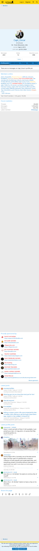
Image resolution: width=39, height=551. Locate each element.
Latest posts (5, 385)
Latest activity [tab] (15, 63)
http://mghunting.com (10, 364)
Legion (13, 87)
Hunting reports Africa (10, 410)
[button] (2, 2)
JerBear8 (28, 83)
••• (37, 434)
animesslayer (7, 455)
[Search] (37, 2)
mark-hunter (25, 80)
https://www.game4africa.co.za (12, 373)
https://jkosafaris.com (10, 351)
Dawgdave (27, 85)
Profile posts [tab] (5, 63)
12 (18, 55)
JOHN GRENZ (14, 82)
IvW (17, 87)
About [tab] (36, 63)
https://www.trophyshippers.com (13, 356)
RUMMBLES (4, 78)
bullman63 (18, 88)
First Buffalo (7, 406)
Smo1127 (9, 83)
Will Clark (8, 82)
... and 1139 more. (5, 93)
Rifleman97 (28, 88)
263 (4, 55)
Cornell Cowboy (5, 88)
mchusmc (30, 77)
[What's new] (33, 2)
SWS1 (33, 87)
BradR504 (3, 83)
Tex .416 (10, 85)
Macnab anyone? (9, 400)
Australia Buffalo (9, 388)
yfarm (2, 77)
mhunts (19, 80)
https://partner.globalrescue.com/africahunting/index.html (20, 377)
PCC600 (3, 82)
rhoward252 (8, 77)
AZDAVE (14, 427)
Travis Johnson (22, 87)
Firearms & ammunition (10, 398)
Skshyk (33, 83)
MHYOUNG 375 (8, 472)
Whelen (31, 80)
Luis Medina (20, 85)
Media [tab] (30, 63)
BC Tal (24, 83)
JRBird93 (12, 88)
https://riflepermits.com (10, 347)
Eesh (21, 90)
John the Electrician (11, 80)
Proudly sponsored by (9, 334)
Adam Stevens (27, 90)
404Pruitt (24, 77)
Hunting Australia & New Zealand (13, 392)
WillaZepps (34, 110)
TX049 (6, 85)
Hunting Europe (8, 404)
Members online (7, 74)
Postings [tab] (23, 63)
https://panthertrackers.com (12, 369)
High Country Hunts (24, 82)
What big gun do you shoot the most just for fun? (19, 394)
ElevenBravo (7, 90)
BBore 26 (29, 87)
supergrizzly (7, 427)
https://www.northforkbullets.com (13, 338)
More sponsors (33, 380)
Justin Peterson (15, 90)
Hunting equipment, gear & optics (13, 419)
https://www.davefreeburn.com (12, 360)
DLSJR (15, 472)
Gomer (15, 85)
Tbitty (22, 88)
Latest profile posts (8, 425)
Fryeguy (9, 87)
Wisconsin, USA (23, 45)
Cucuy (2, 91)
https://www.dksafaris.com (11, 342)
